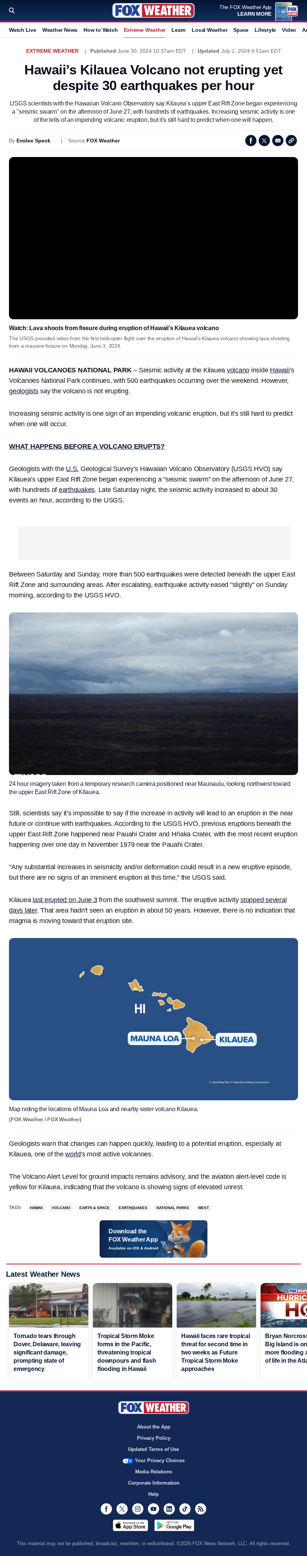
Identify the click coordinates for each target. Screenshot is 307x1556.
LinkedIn (169, 1509)
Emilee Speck (33, 141)
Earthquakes (133, 1208)
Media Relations (153, 1471)
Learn (178, 30)
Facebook (250, 140)
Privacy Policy (153, 1438)
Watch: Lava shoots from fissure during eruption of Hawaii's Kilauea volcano (114, 328)
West (203, 1208)
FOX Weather (103, 141)
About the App (153, 1427)
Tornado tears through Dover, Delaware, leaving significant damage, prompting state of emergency (47, 1352)
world (73, 1154)
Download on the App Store (130, 1525)
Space (241, 30)
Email (277, 140)
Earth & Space (94, 1208)
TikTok (185, 1509)
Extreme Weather (145, 30)
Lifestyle (265, 30)
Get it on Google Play (174, 1525)
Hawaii (280, 370)
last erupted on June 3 (65, 900)
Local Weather (209, 30)
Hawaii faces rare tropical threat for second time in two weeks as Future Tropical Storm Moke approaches (215, 1352)
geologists (24, 391)
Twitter (264, 140)
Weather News (59, 30)
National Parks (172, 1208)
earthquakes (77, 489)
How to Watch (100, 30)
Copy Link (291, 140)
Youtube (153, 1509)
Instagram (137, 1509)
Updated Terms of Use (153, 1449)
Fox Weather (153, 10)
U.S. (72, 469)
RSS (200, 1509)
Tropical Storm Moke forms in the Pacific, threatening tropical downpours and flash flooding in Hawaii (126, 1352)
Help (153, 1494)
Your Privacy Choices (160, 1460)
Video (289, 30)
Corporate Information (153, 1483)
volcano (238, 370)
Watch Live (22, 30)
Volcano (61, 1208)
